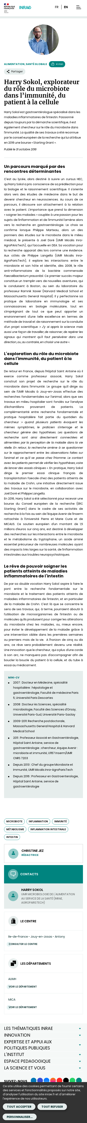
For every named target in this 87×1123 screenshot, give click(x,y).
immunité (60, 821)
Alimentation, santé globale (25, 64)
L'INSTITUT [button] (14, 1054)
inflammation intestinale (48, 829)
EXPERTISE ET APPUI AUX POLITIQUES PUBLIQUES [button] (28, 1045)
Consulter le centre (23, 944)
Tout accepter (19, 1107)
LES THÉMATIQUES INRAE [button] (28, 1028)
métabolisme (15, 829)
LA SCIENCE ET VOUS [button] (24, 1068)
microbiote (14, 821)
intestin (12, 837)
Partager (17, 71)
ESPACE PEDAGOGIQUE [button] (27, 1061)
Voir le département (23, 986)
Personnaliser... (20, 1117)
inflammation (38, 821)
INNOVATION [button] (17, 1035)
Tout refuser (52, 1107)
